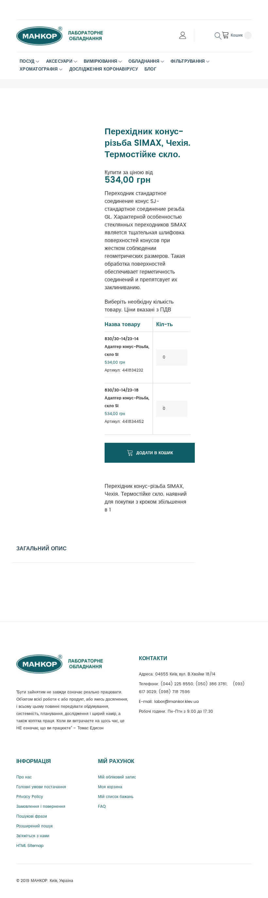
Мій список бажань (115, 797)
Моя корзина (110, 787)
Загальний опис (41, 548)
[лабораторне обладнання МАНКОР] (65, 35)
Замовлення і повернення (40, 807)
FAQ (102, 807)
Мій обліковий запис (117, 777)
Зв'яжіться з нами (32, 836)
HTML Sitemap (29, 846)
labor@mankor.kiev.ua (176, 702)
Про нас (24, 777)
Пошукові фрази (31, 816)
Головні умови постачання (41, 787)
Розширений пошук (34, 826)
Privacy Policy (29, 797)
